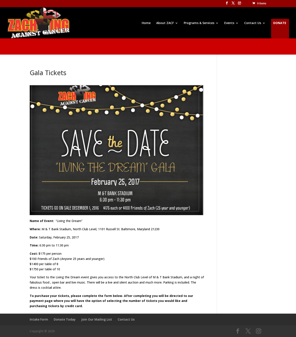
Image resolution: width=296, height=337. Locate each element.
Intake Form (39, 319)
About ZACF (165, 23)
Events (229, 23)
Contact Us (252, 23)
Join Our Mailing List (96, 319)
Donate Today (65, 319)
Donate (279, 23)
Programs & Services (199, 23)
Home (146, 23)
